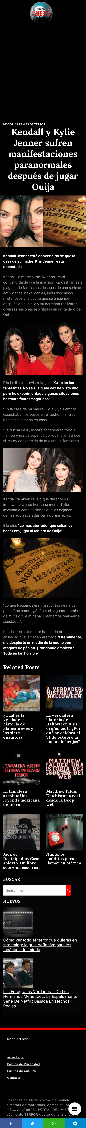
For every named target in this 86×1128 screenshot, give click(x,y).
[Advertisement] (43, 71)
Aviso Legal (15, 1057)
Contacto (14, 1077)
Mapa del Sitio (18, 1039)
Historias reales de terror (24, 124)
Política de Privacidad (23, 1064)
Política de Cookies (21, 1070)
